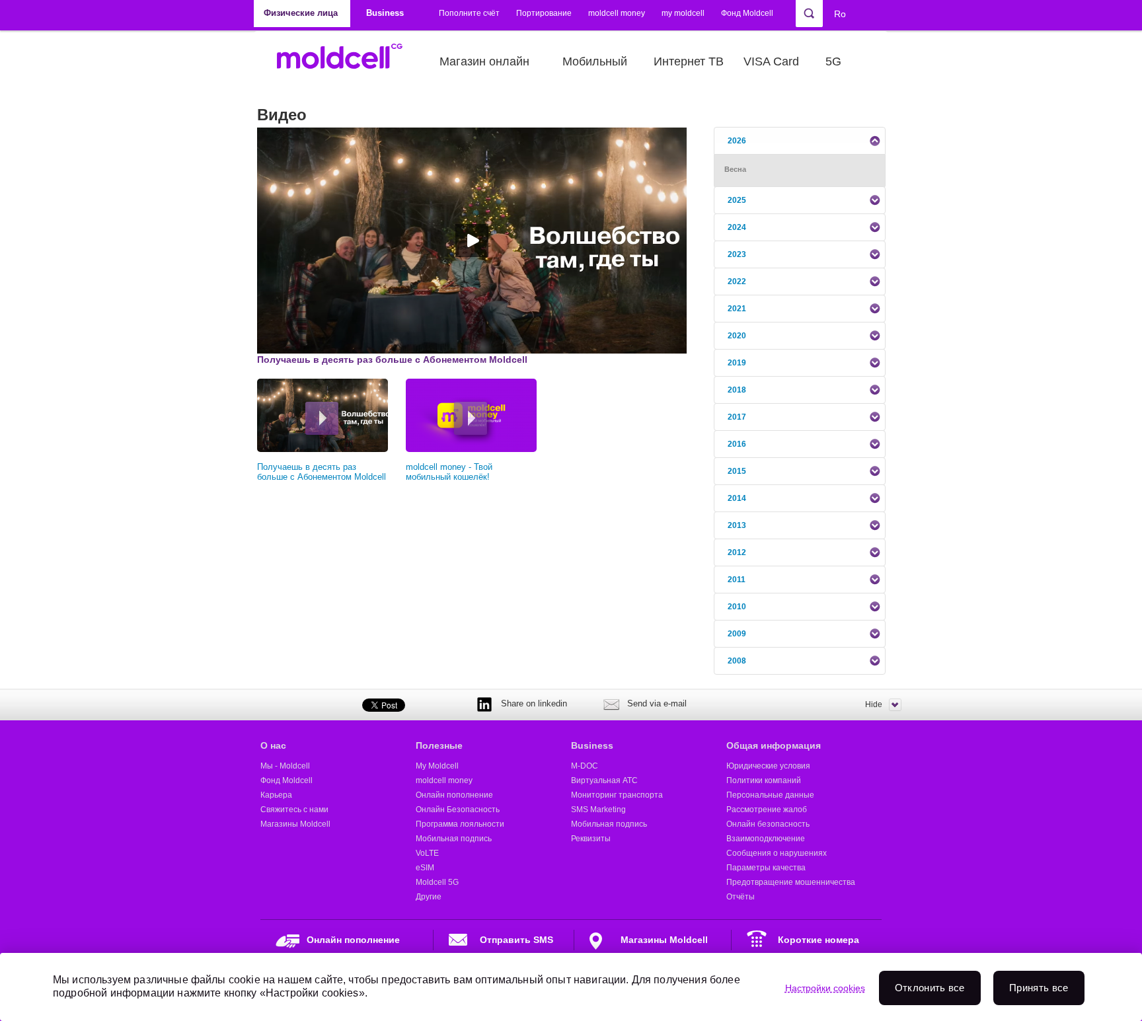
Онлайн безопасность (768, 824)
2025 (737, 200)
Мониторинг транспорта (617, 795)
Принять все (1038, 987)
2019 (737, 362)
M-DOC (584, 766)
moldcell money (616, 13)
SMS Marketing (598, 809)
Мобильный (594, 61)
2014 (737, 498)
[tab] (800, 141)
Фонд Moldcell (747, 13)
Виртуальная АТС (604, 780)
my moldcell (683, 13)
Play (322, 418)
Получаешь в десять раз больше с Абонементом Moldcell (321, 472)
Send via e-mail (657, 703)
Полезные (439, 745)
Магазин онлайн (484, 61)
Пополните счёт (469, 13)
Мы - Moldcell (285, 766)
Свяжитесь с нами (294, 809)
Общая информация (773, 745)
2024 (737, 227)
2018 (737, 390)
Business (592, 745)
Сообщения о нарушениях (776, 853)
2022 (737, 281)
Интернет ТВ (689, 61)
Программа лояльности (460, 824)
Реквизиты (591, 838)
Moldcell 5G (437, 882)
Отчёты (740, 896)
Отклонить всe (930, 987)
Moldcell (346, 61)
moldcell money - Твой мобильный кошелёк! (449, 472)
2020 (737, 335)
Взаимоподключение (765, 838)
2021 (737, 308)
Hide (873, 704)
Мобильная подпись (454, 838)
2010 (737, 606)
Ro (840, 14)
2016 (737, 444)
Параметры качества (766, 867)
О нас (273, 745)
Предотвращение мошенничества (790, 882)
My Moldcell (437, 766)
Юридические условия (768, 766)
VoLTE (427, 853)
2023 (737, 254)
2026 (737, 140)
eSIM (425, 867)
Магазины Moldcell (295, 824)
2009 (737, 633)
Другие (428, 896)
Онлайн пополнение (454, 795)
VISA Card (771, 61)
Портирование (544, 13)
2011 (736, 579)
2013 (737, 525)
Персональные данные (770, 795)
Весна (735, 169)
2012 (737, 552)
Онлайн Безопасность (458, 809)
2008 (737, 660)
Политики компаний (763, 780)
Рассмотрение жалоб (766, 809)
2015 (737, 471)
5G (833, 61)
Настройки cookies (825, 988)
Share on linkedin (534, 703)
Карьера (276, 795)
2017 (737, 417)
